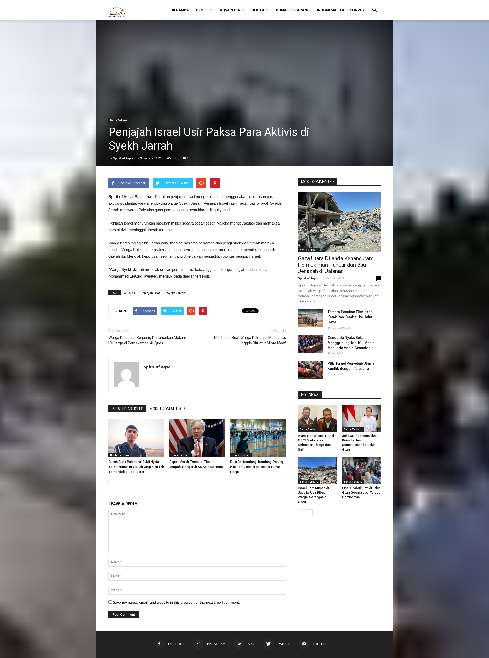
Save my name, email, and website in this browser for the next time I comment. (176, 602)
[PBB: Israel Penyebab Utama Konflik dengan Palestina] (310, 370)
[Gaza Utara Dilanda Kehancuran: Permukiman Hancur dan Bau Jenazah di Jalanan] (339, 222)
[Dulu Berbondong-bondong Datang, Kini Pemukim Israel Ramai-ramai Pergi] (258, 438)
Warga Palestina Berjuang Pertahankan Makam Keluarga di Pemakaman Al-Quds (147, 340)
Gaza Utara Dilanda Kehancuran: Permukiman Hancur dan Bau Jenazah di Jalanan (335, 264)
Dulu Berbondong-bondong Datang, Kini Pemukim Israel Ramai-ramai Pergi (257, 467)
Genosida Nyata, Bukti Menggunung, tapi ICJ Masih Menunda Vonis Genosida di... (353, 343)
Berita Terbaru (118, 120)
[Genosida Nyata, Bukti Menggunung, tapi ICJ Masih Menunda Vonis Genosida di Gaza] (310, 344)
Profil (202, 10)
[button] (374, 6)
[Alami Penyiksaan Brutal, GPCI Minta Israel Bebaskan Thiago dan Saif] (317, 418)
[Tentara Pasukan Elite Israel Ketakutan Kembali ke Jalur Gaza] (310, 318)
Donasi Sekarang (293, 10)
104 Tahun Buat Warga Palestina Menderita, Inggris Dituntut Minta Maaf (249, 340)
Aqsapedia (230, 10)
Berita (258, 10)
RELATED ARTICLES (127, 409)
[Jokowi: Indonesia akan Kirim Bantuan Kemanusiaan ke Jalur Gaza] (361, 418)
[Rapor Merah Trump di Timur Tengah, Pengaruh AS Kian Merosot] (197, 438)
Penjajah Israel (151, 293)
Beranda (180, 10)
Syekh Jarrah (176, 293)
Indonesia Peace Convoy (341, 10)
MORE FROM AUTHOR (167, 409)
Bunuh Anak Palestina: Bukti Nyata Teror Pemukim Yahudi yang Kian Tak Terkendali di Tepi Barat (136, 467)
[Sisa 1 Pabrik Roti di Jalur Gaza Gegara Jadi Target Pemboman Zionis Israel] (361, 470)
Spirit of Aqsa (123, 158)
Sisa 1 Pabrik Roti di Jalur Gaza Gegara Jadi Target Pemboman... (361, 492)
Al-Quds (129, 293)
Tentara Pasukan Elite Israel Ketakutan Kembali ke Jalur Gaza (350, 317)
